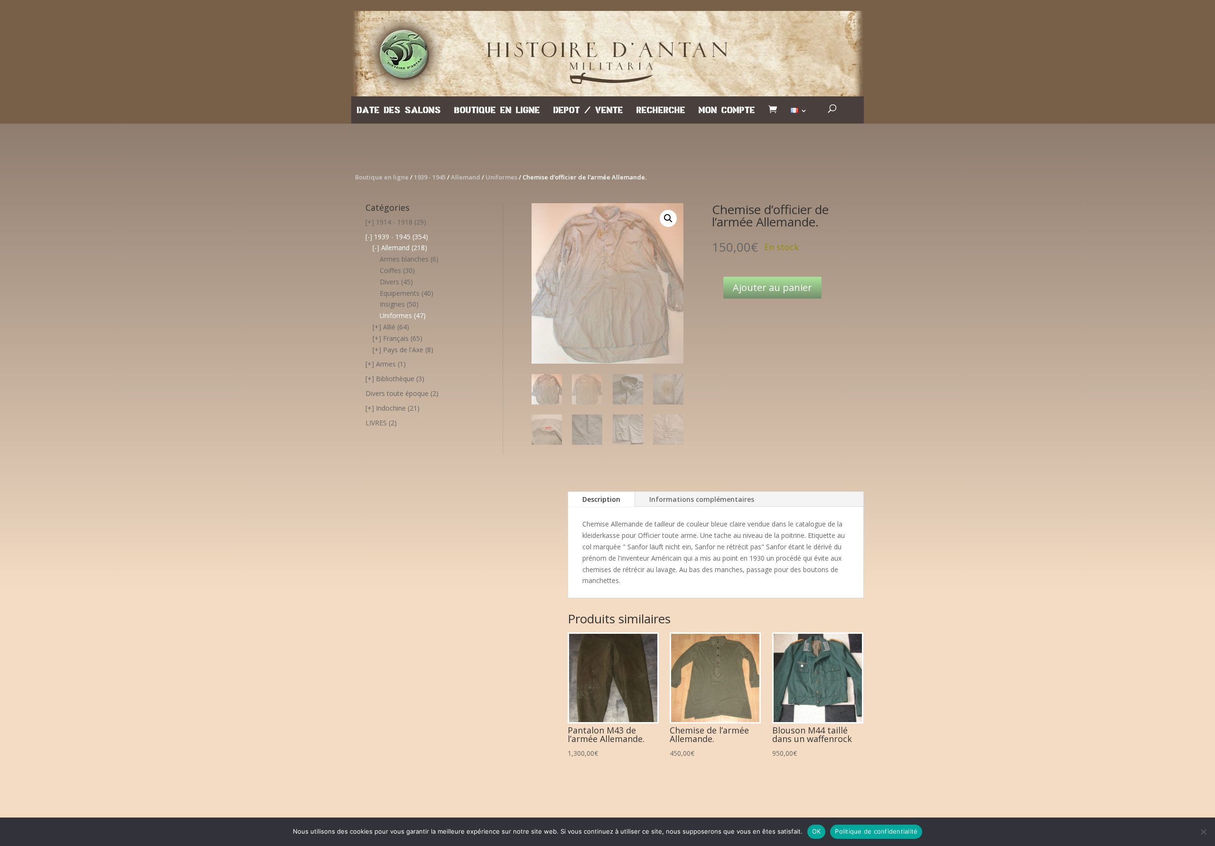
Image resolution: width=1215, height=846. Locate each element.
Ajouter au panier (772, 287)
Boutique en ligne (497, 110)
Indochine (391, 408)
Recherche (660, 110)
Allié (389, 326)
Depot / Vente (588, 110)
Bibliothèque (395, 378)
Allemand (465, 177)
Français (396, 338)
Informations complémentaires (701, 499)
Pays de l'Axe (403, 349)
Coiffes (390, 270)
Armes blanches (404, 258)
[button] (668, 218)
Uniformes (501, 177)
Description (601, 499)
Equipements (400, 293)
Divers (389, 281)
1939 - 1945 (430, 177)
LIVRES (376, 422)
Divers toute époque (397, 393)
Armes (386, 363)
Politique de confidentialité (876, 831)
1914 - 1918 (394, 221)
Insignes (392, 304)
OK (816, 831)
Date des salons (399, 110)
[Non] (1203, 832)
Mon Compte (727, 110)
